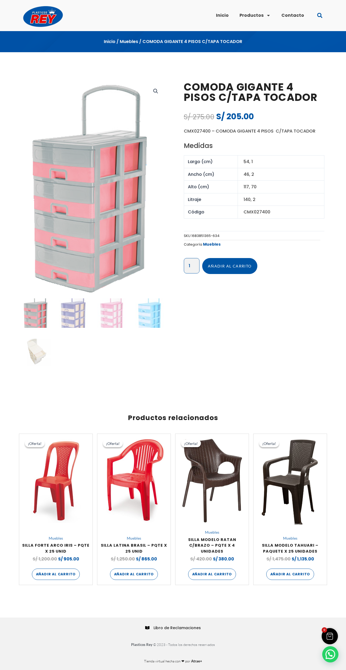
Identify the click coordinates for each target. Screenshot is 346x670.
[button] (319, 15)
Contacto (292, 15)
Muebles (129, 41)
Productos (251, 15)
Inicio (222, 15)
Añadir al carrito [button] (56, 574)
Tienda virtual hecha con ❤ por (173, 661)
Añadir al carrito (230, 266)
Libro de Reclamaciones (177, 628)
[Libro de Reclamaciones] (147, 628)
